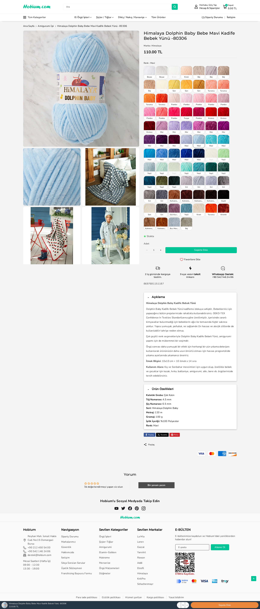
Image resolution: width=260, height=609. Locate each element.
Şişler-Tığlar (106, 541)
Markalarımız (68, 541)
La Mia (141, 536)
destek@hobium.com (39, 555)
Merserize (104, 563)
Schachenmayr (145, 584)
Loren (140, 541)
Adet (146, 243)
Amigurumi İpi (46, 26)
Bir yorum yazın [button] (156, 485)
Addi (139, 563)
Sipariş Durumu (70, 536)
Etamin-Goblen (107, 552)
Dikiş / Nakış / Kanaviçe (131, 17)
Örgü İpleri (105, 536)
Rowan (141, 557)
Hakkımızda (67, 552)
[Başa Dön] (253, 578)
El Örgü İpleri (81, 17)
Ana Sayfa (28, 26)
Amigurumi (105, 547)
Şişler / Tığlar (103, 17)
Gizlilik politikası (111, 597)
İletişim (65, 557)
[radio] (149, 72)
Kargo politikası (155, 597)
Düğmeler (104, 573)
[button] (230, 6)
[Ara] (175, 7)
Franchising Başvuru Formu (76, 573)
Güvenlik (66, 547)
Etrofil (140, 568)
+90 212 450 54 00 (39, 547)
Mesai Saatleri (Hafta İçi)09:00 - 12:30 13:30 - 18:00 (37, 564)
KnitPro (141, 578)
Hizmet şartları (133, 597)
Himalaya (142, 573)
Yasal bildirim (176, 597)
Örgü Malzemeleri (109, 568)
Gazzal (141, 547)
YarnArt (141, 552)
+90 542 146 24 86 (222, 277)
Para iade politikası (86, 597)
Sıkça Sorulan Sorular (73, 563)
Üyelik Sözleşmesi (71, 568)
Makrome (104, 557)
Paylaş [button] (151, 444)
